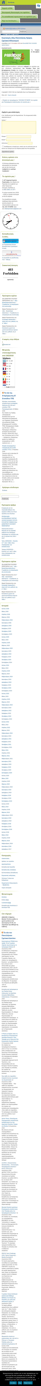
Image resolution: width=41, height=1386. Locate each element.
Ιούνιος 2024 (5, 665)
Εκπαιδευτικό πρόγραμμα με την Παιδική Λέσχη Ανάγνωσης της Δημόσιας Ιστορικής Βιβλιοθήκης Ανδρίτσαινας (10, 993)
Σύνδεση (11, 2)
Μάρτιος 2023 (6, 702)
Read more (28, 1383)
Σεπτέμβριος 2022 (7, 719)
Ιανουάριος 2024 (6, 679)
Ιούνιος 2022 (5, 722)
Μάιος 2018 (5, 835)
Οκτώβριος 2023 (6, 688)
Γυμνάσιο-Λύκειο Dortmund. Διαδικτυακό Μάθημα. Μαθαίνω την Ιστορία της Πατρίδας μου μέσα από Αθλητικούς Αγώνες (10, 1297)
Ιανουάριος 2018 (6, 846)
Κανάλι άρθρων (11, 28)
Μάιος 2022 (5, 724)
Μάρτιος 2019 (6, 812)
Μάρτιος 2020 (6, 784)
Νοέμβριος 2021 (6, 741)
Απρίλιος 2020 (6, 781)
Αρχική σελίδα (7, 8)
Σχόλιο (4, 120)
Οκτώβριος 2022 (6, 716)
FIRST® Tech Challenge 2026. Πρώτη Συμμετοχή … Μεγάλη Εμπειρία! (9, 1255)
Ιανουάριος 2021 (6, 761)
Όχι (20, 1383)
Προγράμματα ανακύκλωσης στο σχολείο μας (17, 102)
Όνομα (4, 136)
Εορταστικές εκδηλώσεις (8, 875)
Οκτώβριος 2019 (6, 798)
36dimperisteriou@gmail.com (13, 208)
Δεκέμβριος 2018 (6, 821)
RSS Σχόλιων (21, 28)
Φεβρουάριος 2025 (7, 648)
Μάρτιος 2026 (6, 617)
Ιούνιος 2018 (5, 832)
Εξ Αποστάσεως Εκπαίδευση (10, 872)
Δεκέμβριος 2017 (6, 849)
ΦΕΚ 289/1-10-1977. (10, 189)
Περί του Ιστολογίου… (10, 21)
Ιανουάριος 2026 (6, 623)
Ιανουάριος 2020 (6, 790)
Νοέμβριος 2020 (6, 767)
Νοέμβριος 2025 (6, 628)
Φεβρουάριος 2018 (7, 843)
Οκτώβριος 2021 (6, 744)
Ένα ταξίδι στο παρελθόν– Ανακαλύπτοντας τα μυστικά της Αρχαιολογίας (10, 1078)
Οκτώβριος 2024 (6, 659)
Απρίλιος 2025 (6, 642)
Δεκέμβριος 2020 (6, 764)
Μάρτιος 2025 (6, 645)
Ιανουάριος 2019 (6, 818)
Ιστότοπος (4, 143)
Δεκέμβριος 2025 (6, 625)
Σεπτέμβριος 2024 (7, 662)
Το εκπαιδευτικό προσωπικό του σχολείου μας (19, 16)
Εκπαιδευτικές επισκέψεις (9, 870)
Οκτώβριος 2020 (6, 770)
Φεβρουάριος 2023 (7, 705)
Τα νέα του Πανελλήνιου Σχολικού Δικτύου (8, 935)
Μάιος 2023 (5, 696)
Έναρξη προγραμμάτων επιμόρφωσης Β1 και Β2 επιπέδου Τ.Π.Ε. (9, 447)
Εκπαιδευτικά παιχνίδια (8, 867)
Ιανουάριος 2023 (6, 707)
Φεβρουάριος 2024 (7, 676)
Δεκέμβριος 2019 (6, 792)
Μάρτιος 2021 (6, 756)
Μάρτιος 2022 (6, 730)
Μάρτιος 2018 (6, 840)
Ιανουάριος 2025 (6, 651)
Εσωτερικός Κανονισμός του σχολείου (16, 12)
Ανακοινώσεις (5, 858)
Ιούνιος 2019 (5, 804)
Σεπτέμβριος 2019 (7, 801)
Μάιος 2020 (5, 778)
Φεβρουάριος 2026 (7, 620)
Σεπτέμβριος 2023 (7, 690)
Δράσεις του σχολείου (8, 861)
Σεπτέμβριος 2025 (7, 634)
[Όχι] (38, 1378)
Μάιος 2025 (5, 640)
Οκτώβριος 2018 (6, 826)
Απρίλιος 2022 (6, 727)
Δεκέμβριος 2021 (6, 739)
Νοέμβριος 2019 (6, 795)
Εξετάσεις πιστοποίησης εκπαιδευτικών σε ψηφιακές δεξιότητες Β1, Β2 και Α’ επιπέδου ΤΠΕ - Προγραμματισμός (10, 405)
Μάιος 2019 (5, 806)
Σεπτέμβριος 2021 (7, 747)
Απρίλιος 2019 (6, 809)
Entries (5, 900)
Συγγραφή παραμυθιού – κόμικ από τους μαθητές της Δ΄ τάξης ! (9, 587)
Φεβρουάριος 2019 (7, 815)
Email (4, 140)
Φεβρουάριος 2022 (7, 733)
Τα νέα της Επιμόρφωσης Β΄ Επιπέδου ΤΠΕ (9, 395)
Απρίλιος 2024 (6, 671)
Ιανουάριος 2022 (6, 736)
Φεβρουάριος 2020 (7, 787)
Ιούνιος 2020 (5, 775)
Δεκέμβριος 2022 (6, 710)
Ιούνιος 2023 (5, 693)
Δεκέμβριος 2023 (6, 682)
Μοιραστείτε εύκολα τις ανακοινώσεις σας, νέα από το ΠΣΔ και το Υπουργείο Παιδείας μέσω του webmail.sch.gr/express (10, 1340)
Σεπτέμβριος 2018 (7, 829)
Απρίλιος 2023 (6, 699)
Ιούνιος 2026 (5, 608)
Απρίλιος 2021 (6, 753)
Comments (6, 902)
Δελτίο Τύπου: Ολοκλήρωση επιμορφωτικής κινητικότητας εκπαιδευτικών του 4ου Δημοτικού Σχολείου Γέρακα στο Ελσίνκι (10, 1122)
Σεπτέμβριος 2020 (7, 773)
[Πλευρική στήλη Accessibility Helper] (38, 5)
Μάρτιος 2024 (6, 674)
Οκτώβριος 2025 (6, 631)
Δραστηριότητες (6, 864)
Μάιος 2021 (5, 750)
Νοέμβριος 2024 (6, 657)
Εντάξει (13, 1383)
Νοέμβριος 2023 (6, 685)
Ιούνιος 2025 (5, 637)
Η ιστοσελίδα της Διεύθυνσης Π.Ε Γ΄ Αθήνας (10, 258)
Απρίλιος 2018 (6, 838)
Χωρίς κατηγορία (6, 887)
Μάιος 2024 (5, 668)
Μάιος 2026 (5, 611)
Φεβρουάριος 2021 (7, 758)
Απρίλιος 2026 (6, 614)
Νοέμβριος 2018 (6, 823)
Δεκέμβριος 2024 (6, 654)
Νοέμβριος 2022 (6, 713)
